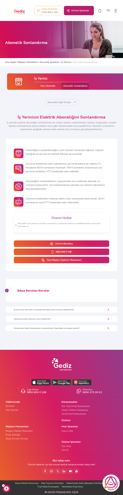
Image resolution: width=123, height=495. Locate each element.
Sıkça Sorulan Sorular (17, 438)
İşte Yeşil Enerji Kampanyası (76, 406)
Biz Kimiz (10, 406)
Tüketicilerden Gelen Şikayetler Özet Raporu (85, 483)
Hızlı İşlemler (50, 10)
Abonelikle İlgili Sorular (59, 102)
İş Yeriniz (66, 62)
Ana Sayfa (10, 62)
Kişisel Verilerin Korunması (27, 483)
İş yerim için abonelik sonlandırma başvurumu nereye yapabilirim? (44, 309)
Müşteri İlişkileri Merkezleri (19, 430)
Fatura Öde (67, 430)
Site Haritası (12, 410)
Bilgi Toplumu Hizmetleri (52, 483)
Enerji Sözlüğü (13, 434)
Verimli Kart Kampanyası (74, 413)
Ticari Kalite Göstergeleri (48, 486)
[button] (100, 10)
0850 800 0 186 (64, 251)
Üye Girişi (66, 446)
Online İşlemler (80, 10)
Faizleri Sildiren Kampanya (75, 410)
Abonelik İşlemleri (49, 62)
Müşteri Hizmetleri (28, 62)
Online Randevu (64, 243)
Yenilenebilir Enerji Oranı (72, 486)
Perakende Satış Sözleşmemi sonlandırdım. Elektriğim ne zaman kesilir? (47, 328)
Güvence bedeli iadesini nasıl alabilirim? (32, 319)
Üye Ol (65, 449)
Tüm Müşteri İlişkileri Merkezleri (64, 259)
